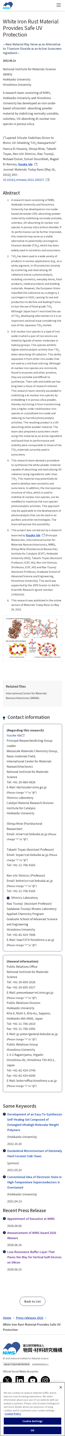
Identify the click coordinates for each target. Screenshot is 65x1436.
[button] (32, 1301)
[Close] (61, 1387)
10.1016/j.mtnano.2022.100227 (23, 179)
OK (32, 1430)
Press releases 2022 (29, 1318)
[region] (32, 1409)
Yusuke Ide (25, 164)
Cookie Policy (13, 1413)
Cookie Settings (32, 1421)
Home (7, 1318)
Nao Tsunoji (15, 903)
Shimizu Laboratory (24, 897)
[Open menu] (58, 5)
